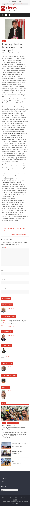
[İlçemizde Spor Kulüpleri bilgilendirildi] (6, 451)
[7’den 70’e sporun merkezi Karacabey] (6, 442)
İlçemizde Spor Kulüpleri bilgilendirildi (18, 452)
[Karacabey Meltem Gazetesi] (2, 15)
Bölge (4, 423)
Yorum (3, 247)
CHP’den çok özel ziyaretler (15, 4)
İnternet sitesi (5, 289)
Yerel (17, 423)
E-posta (3, 280)
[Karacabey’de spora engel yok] (6, 459)
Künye (2, 476)
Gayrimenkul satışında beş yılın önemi (13, 229)
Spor (13, 423)
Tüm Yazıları (11, 308)
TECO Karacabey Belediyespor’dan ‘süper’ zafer (14, 426)
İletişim (3, 481)
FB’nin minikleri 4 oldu (19, 234)
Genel (4, 41)
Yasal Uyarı (4, 478)
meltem (15, 52)
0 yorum (21, 52)
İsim (2, 271)
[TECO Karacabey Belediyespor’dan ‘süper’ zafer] (15, 406)
